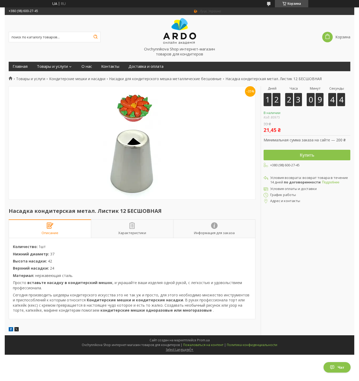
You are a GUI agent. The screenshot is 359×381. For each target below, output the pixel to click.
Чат (341, 367)
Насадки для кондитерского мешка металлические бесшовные (165, 78)
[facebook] (11, 329)
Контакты (110, 66)
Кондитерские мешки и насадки (77, 78)
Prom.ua (203, 340)
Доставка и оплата (146, 66)
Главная (20, 66)
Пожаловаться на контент (203, 345)
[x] (16, 329)
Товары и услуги (52, 66)
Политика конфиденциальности (252, 345)
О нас (86, 66)
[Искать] (95, 37)
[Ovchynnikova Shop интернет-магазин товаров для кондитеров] (179, 31)
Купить (307, 155)
